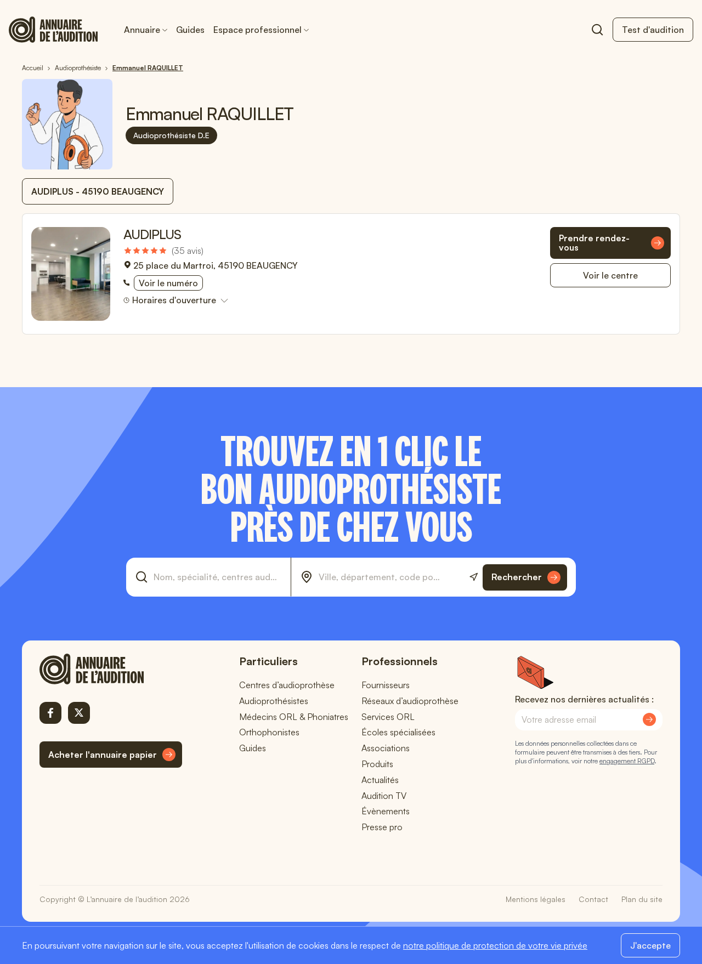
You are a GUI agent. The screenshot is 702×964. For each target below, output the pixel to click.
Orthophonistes (269, 732)
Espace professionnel (257, 29)
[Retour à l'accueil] (110, 669)
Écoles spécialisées (398, 732)
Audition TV (383, 795)
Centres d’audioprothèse (287, 684)
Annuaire (142, 29)
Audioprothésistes (273, 700)
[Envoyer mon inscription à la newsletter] (649, 719)
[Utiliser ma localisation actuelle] (473, 577)
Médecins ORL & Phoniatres (293, 716)
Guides (190, 29)
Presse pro (382, 826)
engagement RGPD (626, 761)
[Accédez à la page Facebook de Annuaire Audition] (50, 713)
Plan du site (642, 899)
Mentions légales (535, 899)
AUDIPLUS (152, 234)
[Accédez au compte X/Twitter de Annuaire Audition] (79, 713)
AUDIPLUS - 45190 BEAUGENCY (97, 191)
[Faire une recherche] (597, 30)
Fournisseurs (385, 684)
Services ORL (388, 716)
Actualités (380, 779)
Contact (593, 899)
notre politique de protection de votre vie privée (495, 945)
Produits (377, 763)
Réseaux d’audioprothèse (409, 700)
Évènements (385, 811)
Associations (385, 747)
